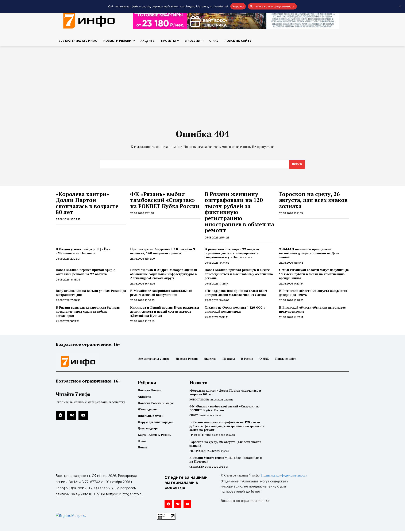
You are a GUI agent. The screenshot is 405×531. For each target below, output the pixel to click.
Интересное (197, 450)
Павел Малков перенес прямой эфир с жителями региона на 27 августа (85, 272)
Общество (196, 466)
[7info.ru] (89, 20)
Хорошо (238, 6)
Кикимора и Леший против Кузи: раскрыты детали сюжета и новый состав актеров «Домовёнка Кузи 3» (164, 311)
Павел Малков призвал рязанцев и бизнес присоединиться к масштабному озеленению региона (239, 274)
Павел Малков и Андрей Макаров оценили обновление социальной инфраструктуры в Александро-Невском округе (163, 274)
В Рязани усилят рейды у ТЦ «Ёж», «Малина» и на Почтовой (84, 251)
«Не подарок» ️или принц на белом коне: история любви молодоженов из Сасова (236, 293)
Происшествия (200, 435)
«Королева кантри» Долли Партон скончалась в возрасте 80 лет (87, 203)
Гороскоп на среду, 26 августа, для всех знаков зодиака (313, 200)
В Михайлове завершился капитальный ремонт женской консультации (161, 293)
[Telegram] (60, 415)
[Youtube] (83, 415)
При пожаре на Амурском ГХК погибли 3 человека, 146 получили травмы (162, 251)
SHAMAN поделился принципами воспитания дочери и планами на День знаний (309, 253)
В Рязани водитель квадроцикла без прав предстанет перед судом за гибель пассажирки (88, 311)
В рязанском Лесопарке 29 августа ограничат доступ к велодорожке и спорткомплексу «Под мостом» (232, 253)
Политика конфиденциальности (284, 475)
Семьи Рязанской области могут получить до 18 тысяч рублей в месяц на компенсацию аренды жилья (314, 274)
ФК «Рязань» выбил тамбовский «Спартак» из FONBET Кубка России (165, 200)
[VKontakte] (71, 415)
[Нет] (400, 6)
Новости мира (199, 399)
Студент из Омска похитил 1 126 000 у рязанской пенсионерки (235, 309)
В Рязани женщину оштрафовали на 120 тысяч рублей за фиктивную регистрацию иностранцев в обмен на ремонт (226, 426)
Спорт (193, 415)
